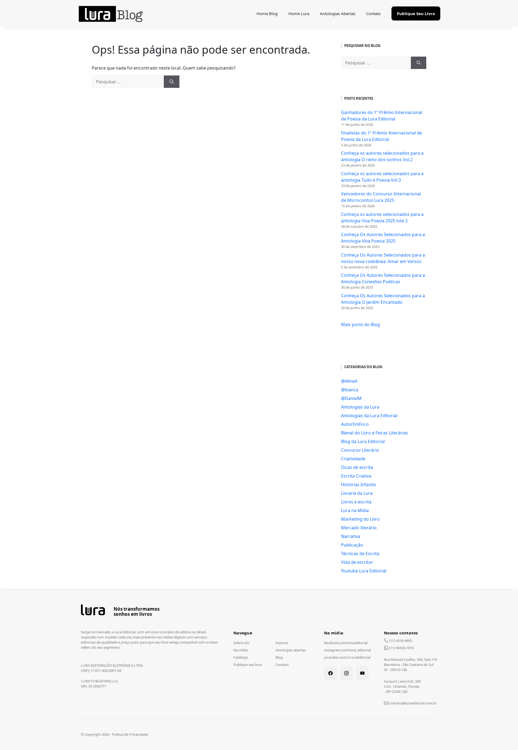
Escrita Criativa (356, 476)
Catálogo (240, 657)
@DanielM (351, 398)
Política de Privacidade (130, 734)
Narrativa (350, 536)
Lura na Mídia (355, 510)
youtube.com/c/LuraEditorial (347, 657)
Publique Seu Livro (416, 13)
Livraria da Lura (357, 493)
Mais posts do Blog (360, 324)
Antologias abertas (290, 650)
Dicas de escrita (357, 467)
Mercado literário (359, 528)
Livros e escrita (356, 502)
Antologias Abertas (337, 13)
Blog (279, 657)
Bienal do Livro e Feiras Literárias (374, 433)
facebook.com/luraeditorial (345, 642)
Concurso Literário (360, 450)
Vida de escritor (357, 562)
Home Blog (267, 13)
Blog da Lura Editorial (363, 441)
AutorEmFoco (355, 424)
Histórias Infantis (358, 485)
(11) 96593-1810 (401, 647)
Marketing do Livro (360, 519)
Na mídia (240, 650)
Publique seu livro (247, 664)
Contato (373, 13)
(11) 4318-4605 (400, 640)
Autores (281, 642)
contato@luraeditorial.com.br (413, 703)
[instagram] (346, 673)
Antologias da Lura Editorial (369, 416)
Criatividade (353, 459)
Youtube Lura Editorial (363, 571)
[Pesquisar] (171, 81)
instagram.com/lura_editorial (347, 650)
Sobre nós (241, 642)
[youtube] (362, 673)
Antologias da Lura (360, 407)
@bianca (349, 390)
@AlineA (349, 381)
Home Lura (298, 13)
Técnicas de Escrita (360, 554)
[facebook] (330, 673)
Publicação (352, 545)
